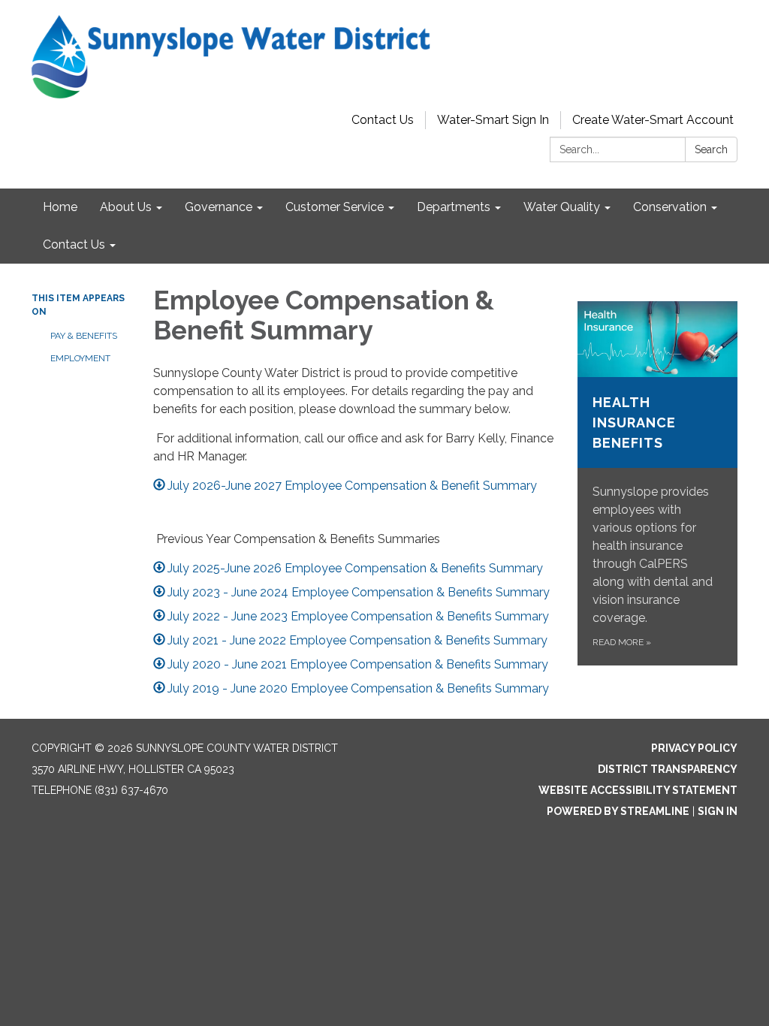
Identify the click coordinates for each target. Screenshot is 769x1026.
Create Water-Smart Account (653, 120)
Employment (80, 358)
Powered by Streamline (618, 811)
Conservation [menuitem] (670, 207)
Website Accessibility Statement (637, 790)
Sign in (717, 811)
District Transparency (667, 769)
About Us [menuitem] (126, 207)
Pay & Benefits (83, 335)
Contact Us (382, 120)
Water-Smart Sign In (493, 120)
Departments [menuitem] (453, 207)
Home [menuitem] (60, 207)
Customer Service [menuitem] (334, 207)
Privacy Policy (694, 748)
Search (711, 149)
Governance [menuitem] (218, 207)
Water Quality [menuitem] (561, 207)
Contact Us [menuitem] (74, 244)
